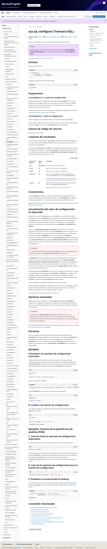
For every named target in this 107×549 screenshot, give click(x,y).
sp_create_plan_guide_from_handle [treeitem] (12, 155)
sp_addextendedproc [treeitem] (11, 91)
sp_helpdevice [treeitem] (9, 293)
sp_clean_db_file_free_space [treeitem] (12, 138)
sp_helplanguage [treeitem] (10, 306)
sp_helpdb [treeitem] (9, 290)
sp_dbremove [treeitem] (9, 214)
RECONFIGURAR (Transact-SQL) (39, 510)
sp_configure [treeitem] (9, 141)
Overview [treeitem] (7, 58)
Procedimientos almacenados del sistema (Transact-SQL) (46, 518)
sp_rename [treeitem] (9, 355)
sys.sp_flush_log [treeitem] (10, 402)
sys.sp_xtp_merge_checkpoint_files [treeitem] (12, 433)
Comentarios (92, 37)
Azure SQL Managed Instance (53, 37)
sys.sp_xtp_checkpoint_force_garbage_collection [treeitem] (12, 412)
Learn (30, 26)
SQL (34, 26)
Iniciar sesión (102, 12)
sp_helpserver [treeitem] (9, 309)
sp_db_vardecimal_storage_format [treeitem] (12, 172)
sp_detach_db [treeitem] (9, 237)
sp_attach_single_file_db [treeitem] (12, 116)
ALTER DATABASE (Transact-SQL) (40, 516)
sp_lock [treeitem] (8, 332)
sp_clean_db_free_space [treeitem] (12, 134)
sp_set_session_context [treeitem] (12, 371)
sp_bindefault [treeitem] (9, 124)
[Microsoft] (3, 13)
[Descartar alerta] (104, 3)
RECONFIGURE (55, 293)
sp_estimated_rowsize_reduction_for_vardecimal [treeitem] (12, 261)
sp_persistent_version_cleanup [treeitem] (12, 338)
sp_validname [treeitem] (9, 396)
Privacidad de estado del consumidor (63, 547)
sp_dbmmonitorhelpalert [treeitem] (12, 201)
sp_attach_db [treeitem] (9, 113)
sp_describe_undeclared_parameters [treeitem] (12, 234)
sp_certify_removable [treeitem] (11, 132)
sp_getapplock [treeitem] (9, 275)
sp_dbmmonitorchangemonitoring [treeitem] (12, 187)
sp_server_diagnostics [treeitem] (11, 368)
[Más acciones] (77, 27)
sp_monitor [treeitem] (9, 334)
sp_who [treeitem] (8, 399)
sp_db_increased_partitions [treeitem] (12, 167)
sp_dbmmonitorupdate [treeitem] (12, 211)
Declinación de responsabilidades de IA (11, 547)
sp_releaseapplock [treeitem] (10, 352)
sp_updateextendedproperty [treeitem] (12, 390)
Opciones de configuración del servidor (42, 514)
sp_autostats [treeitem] (9, 119)
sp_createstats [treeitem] (9, 161)
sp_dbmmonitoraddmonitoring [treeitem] (12, 179)
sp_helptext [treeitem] (9, 317)
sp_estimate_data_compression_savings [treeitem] (12, 256)
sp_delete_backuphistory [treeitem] (12, 218)
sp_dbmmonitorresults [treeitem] (11, 209)
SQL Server (39, 26)
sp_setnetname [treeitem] (10, 373)
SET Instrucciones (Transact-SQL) (40, 512)
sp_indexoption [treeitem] (10, 322)
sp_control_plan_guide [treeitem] (11, 149)
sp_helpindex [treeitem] (9, 303)
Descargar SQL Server (99, 16)
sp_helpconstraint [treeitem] (10, 288)
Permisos (91, 44)
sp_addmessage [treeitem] (10, 103)
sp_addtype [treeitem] (9, 105)
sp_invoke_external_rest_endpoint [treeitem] (12, 328)
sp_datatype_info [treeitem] (10, 164)
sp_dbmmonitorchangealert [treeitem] (12, 183)
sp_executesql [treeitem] (9, 265)
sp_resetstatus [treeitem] (9, 360)
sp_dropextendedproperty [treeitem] (12, 246)
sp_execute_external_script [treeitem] (12, 269)
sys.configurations (70, 180)
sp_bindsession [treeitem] (10, 129)
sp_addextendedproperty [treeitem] (12, 95)
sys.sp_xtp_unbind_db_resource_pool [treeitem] (12, 440)
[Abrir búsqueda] (96, 12)
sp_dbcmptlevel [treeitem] (10, 175)
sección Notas (50, 154)
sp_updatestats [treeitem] (10, 394)
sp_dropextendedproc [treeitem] (11, 242)
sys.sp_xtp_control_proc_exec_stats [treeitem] (12, 418)
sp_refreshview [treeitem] (10, 349)
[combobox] (10, 28)
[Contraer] (18, 25)
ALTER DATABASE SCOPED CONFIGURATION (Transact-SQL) (47, 522)
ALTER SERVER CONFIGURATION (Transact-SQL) (44, 507)
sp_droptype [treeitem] (9, 252)
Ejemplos (91, 46)
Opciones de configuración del (41, 112)
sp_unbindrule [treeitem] (10, 387)
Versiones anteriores (28, 547)
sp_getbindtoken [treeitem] (10, 273)
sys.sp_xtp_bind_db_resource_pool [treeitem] (12, 406)
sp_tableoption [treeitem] (10, 381)
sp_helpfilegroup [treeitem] (10, 301)
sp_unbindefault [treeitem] (10, 384)
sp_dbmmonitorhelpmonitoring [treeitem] (12, 205)
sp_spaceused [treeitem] (9, 379)
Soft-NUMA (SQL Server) (37, 524)
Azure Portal (88, 16)
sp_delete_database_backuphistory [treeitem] (12, 222)
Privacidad (49, 547)
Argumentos (92, 31)
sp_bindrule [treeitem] (9, 126)
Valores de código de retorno (96, 33)
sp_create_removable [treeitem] (11, 158)
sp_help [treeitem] (8, 285)
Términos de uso (79, 547)
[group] (53, 387)
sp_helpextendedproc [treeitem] (11, 296)
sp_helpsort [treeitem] (9, 311)
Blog (36, 547)
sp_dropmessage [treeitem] (10, 249)
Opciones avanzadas (94, 42)
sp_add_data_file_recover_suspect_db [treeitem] (12, 87)
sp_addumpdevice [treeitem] (10, 108)
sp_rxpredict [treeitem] (9, 363)
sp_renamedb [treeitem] (9, 357)
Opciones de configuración (52, 180)
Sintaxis (91, 29)
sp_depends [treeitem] (9, 226)
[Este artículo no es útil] (91, 57)
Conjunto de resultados (95, 35)
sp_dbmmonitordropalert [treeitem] (12, 192)
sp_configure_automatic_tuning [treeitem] (12, 145)
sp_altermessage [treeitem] (10, 111)
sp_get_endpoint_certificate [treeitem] (12, 279)
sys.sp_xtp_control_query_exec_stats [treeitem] (12, 424)
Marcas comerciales (90, 547)
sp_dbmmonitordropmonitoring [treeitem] (12, 196)
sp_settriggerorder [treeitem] (11, 376)
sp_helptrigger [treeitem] (10, 319)
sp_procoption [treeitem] (9, 342)
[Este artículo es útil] (89, 57)
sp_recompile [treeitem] (9, 344)
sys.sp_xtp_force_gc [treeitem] (11, 429)
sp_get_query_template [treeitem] (12, 282)
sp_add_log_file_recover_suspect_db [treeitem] (12, 99)
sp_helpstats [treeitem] (9, 314)
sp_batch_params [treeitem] (10, 121)
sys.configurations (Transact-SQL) (40, 520)
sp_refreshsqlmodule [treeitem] (11, 347)
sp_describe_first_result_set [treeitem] (12, 229)
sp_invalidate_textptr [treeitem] (11, 325)
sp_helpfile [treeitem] (9, 298)
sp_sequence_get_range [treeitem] (12, 365)
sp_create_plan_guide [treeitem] (11, 151)
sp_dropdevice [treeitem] (9, 240)
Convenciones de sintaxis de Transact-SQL (41, 58)
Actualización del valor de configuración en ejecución (96, 39)
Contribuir (42, 547)
